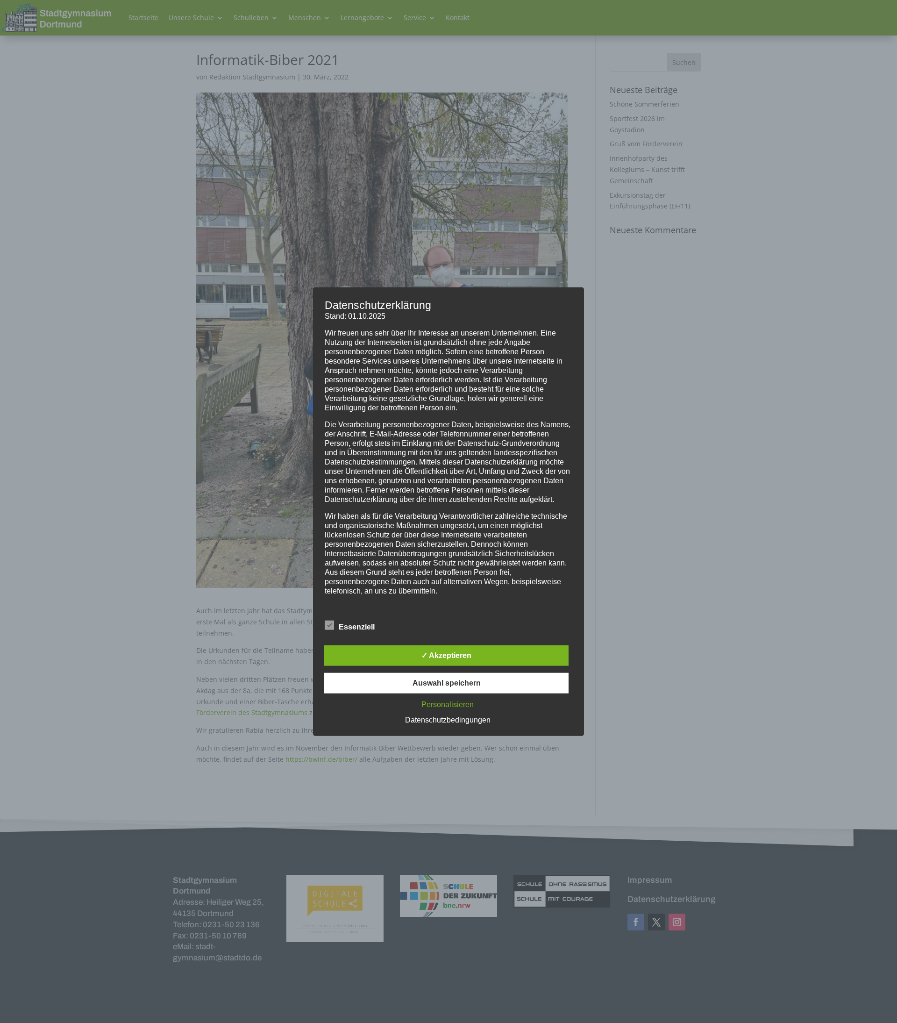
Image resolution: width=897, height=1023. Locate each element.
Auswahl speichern (447, 683)
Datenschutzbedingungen (448, 720)
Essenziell (357, 627)
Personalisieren (447, 704)
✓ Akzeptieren (446, 655)
